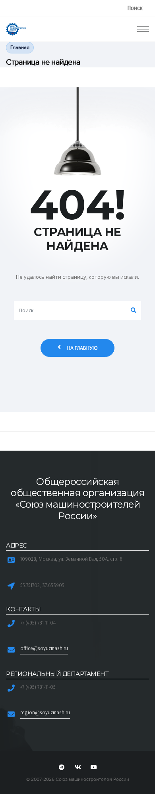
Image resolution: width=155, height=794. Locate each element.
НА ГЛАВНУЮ (82, 347)
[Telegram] (61, 767)
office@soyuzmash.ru (44, 648)
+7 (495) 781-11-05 (38, 687)
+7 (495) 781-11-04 (38, 622)
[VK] (77, 767)
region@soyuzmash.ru (45, 712)
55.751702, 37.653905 (42, 585)
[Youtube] (94, 767)
